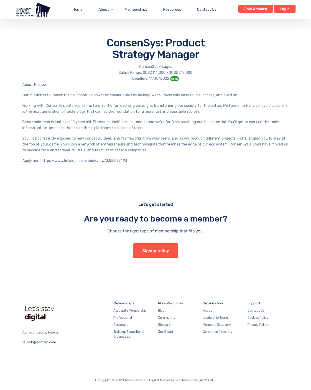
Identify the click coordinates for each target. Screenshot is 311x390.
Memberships (136, 9)
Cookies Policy (257, 318)
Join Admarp (255, 9)
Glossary (164, 325)
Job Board (165, 332)
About (103, 9)
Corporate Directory (217, 332)
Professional (122, 318)
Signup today (155, 250)
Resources (172, 9)
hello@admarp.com (41, 342)
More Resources (170, 303)
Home (77, 9)
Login (285, 9)
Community (167, 318)
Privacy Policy (257, 325)
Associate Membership (130, 311)
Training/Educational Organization (128, 334)
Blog (161, 311)
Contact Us (206, 9)
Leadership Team (215, 318)
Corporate (120, 325)
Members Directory (217, 325)
